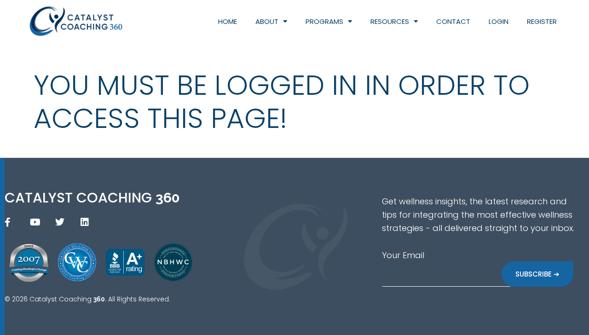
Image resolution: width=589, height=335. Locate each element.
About (266, 21)
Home (227, 21)
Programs (324, 21)
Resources (389, 21)
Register (542, 21)
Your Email (403, 255)
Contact (453, 21)
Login (498, 21)
